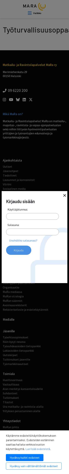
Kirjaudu (19, 250)
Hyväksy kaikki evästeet (25, 457)
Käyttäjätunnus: (18, 209)
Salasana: (13, 225)
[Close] (64, 196)
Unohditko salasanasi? (23, 240)
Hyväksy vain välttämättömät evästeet (34, 466)
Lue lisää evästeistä (37, 449)
